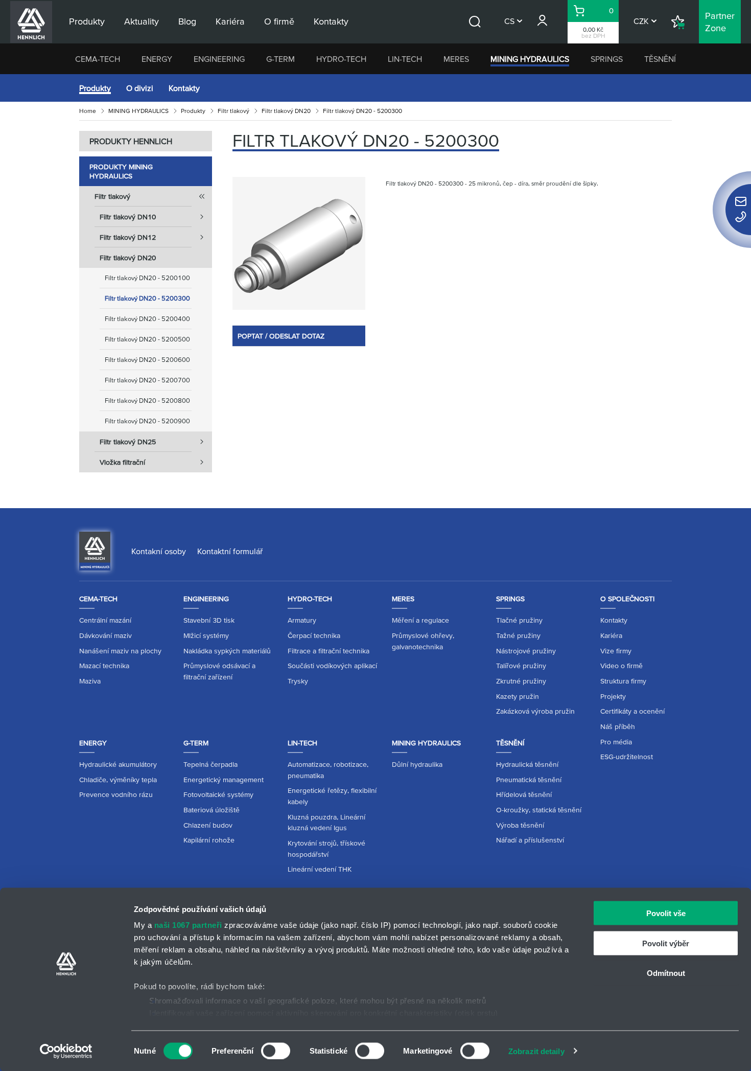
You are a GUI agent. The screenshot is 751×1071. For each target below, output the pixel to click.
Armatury (302, 620)
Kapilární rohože (208, 840)
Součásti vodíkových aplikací (332, 666)
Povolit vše (666, 913)
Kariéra (611, 635)
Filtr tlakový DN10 (128, 217)
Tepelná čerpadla (210, 764)
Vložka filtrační (122, 462)
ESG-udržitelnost (626, 757)
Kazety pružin (517, 696)
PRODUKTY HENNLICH (130, 141)
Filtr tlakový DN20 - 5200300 (147, 298)
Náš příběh (617, 726)
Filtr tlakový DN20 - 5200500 (147, 339)
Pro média (616, 742)
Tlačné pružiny (519, 620)
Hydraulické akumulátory (118, 764)
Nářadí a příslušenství (530, 840)
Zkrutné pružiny (521, 681)
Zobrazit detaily (536, 1050)
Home (87, 110)
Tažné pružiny (518, 635)
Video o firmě (621, 666)
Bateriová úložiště (211, 810)
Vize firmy (615, 651)
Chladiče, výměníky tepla (118, 780)
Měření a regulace (420, 620)
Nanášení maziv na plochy (120, 651)
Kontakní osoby (158, 551)
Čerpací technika (314, 635)
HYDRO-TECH (341, 58)
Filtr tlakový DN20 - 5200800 (147, 400)
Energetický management (223, 780)
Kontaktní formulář (230, 551)
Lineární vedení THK (319, 869)
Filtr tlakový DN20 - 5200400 (147, 319)
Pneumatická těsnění (528, 780)
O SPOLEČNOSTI (627, 599)
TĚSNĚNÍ (660, 58)
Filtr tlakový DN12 (128, 237)
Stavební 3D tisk (208, 620)
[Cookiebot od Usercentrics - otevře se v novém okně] (66, 1051)
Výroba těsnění (520, 825)
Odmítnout (666, 973)
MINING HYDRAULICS (529, 58)
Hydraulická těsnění (527, 764)
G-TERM (280, 58)
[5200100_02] (298, 243)
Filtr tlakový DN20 (286, 110)
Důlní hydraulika (417, 764)
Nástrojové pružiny (526, 651)
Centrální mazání (105, 620)
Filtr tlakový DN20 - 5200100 (147, 278)
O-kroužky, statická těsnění (538, 810)
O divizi (139, 88)
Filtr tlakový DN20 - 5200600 (147, 359)
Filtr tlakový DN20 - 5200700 (147, 380)
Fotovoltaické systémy (218, 794)
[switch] (275, 1050)
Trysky (298, 681)
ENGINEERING (219, 58)
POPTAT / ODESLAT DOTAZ (281, 336)
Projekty (613, 696)
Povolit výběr (665, 943)
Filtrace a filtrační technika (328, 651)
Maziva (90, 681)
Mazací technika (104, 666)
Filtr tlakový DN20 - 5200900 (147, 421)
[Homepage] (94, 550)
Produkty (95, 88)
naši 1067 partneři (188, 925)
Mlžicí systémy (206, 635)
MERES (456, 58)
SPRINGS (607, 58)
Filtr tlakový (233, 110)
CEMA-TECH (97, 58)
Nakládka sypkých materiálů (227, 651)
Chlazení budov (207, 825)
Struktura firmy (623, 681)
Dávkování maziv (105, 635)
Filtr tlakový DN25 (128, 442)
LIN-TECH (405, 58)
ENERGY (157, 58)
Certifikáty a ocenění (632, 711)
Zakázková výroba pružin (535, 711)
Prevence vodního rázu (116, 794)
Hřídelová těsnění (524, 794)
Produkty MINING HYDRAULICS (121, 171)
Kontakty (184, 88)
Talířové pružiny (521, 666)
